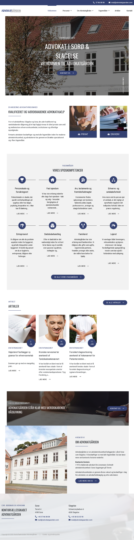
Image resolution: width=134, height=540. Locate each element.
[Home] (11, 10)
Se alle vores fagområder (66, 277)
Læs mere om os (86, 481)
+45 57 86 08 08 (44, 517)
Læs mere (12, 371)
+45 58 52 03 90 (77, 517)
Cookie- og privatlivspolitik (51, 535)
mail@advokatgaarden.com (48, 520)
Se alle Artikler (113, 302)
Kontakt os (65, 73)
